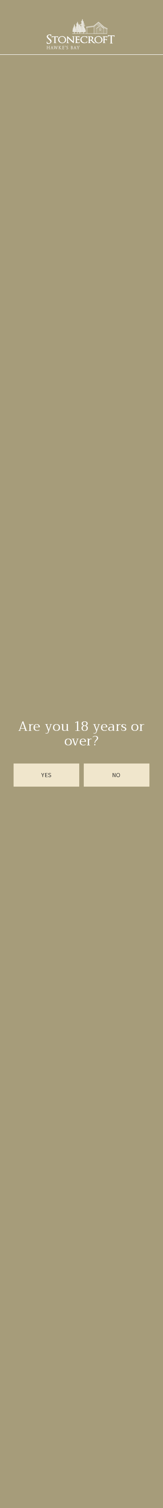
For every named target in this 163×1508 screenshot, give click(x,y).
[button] (47, 775)
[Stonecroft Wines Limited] (81, 34)
